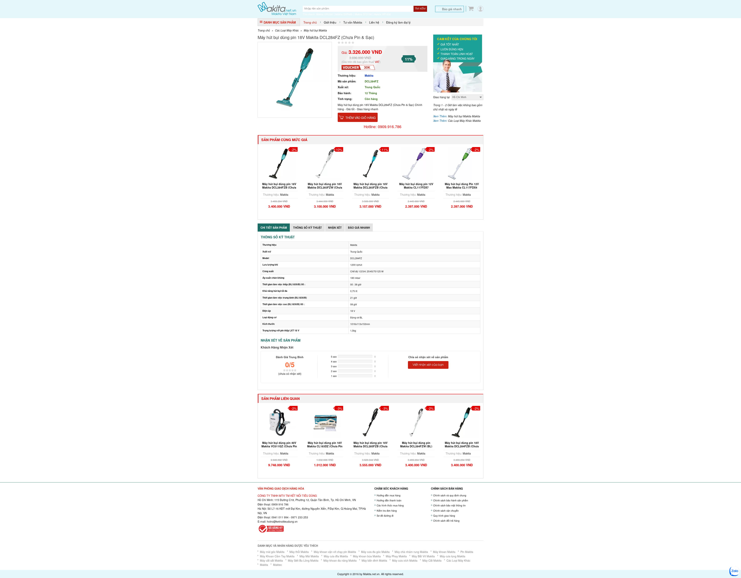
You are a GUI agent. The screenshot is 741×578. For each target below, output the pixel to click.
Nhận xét (335, 227)
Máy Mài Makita (309, 556)
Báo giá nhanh (452, 9)
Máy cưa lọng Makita (452, 556)
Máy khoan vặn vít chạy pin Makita (335, 552)
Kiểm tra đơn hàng (387, 510)
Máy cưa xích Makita (404, 560)
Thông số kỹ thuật (307, 227)
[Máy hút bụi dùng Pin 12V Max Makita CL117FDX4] (461, 163)
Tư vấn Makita (352, 22)
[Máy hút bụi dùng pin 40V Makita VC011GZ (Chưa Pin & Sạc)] (279, 422)
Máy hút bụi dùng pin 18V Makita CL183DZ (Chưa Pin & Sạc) (325, 446)
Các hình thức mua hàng (390, 505)
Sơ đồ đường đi (385, 515)
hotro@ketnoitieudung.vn (282, 521)
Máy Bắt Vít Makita (423, 556)
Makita (369, 75)
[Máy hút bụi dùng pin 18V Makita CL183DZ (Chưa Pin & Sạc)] (325, 422)
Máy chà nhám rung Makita (411, 552)
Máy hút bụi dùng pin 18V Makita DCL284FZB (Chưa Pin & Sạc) (279, 187)
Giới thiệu (330, 22)
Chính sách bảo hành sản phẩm (450, 500)
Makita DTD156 (363, 14)
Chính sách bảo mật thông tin (449, 505)
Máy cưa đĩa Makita (336, 556)
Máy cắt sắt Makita (271, 560)
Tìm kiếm (420, 9)
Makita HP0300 (324, 14)
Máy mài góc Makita (272, 552)
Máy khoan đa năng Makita (340, 560)
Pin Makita (466, 552)
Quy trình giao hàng (444, 515)
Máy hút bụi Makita (315, 30)
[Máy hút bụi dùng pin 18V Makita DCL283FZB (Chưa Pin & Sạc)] (370, 163)
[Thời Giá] (277, 8)
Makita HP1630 (382, 14)
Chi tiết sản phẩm (274, 227)
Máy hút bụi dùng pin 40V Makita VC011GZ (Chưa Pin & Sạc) (279, 446)
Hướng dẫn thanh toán (389, 500)
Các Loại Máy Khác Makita (464, 121)
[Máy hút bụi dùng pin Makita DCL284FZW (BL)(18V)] (416, 422)
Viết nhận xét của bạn (428, 365)
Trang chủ (310, 22)
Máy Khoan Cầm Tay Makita (277, 556)
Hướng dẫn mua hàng (388, 495)
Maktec (277, 565)
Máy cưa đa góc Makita (375, 552)
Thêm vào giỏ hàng (360, 117)
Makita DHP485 (343, 14)
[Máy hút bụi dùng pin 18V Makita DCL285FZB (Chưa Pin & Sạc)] (370, 422)
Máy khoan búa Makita (367, 556)
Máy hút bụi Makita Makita (464, 116)
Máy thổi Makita (299, 552)
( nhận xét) (289, 374)
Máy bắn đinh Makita (374, 560)
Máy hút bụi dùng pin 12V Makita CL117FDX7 (416, 185)
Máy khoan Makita (444, 552)
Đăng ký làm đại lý (398, 22)
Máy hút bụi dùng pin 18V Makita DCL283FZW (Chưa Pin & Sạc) (325, 187)
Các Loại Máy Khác (287, 30)
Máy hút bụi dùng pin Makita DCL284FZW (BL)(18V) (416, 446)
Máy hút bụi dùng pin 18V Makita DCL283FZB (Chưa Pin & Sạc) (370, 187)
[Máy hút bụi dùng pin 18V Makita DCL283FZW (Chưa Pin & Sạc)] (325, 163)
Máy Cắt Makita (432, 560)
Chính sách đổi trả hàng (446, 520)
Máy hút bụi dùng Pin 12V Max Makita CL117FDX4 (462, 185)
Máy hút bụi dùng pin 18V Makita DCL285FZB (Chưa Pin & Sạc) (370, 446)
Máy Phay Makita (396, 556)
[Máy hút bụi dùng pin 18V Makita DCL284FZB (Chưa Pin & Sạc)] (279, 163)
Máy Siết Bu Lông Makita (303, 560)
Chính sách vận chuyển (446, 510)
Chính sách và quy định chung (449, 495)
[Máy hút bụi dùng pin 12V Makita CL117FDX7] (416, 163)
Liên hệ (374, 22)
